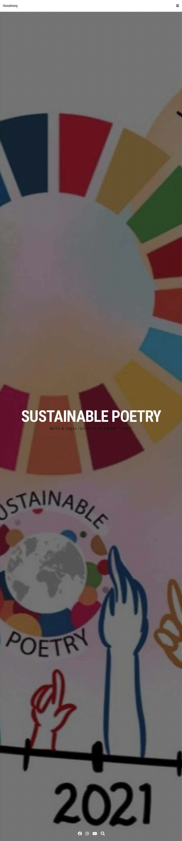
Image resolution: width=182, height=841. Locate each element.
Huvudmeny (10, 6)
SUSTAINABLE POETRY (91, 416)
